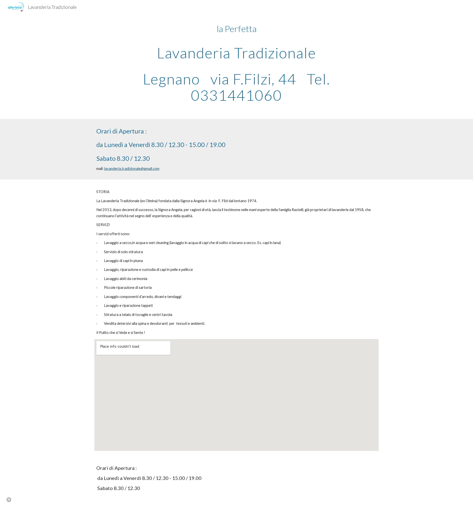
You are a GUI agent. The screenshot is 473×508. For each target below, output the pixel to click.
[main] (236, 63)
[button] (8, 499)
